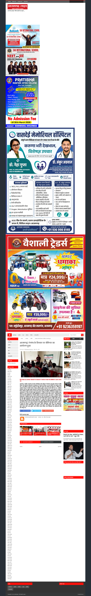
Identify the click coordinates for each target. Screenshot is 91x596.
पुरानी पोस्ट (59, 446)
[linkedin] (79, 1)
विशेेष (9, 353)
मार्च (8, 378)
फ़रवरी (9, 379)
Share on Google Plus (49, 410)
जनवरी (9, 381)
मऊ (23, 335)
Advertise (26, 1)
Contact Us (20, 1)
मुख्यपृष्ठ (40, 446)
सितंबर (9, 387)
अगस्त (8, 369)
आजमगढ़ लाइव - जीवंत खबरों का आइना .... (20, 594)
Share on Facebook (26, 410)
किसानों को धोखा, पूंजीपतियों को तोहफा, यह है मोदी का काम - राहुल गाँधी (73, 435)
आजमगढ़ (9, 342)
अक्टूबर (9, 386)
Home (9, 1)
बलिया (27, 335)
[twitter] (73, 1)
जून (8, 373)
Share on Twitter (37, 410)
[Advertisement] (46, 13)
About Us (14, 1)
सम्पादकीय (36, 335)
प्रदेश (19, 335)
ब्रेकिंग (39, 349)
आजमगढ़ (14, 335)
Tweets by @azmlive (12, 363)
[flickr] (76, 1)
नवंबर (8, 384)
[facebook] (70, 1)
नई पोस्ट (21, 446)
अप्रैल (9, 376)
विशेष (31, 335)
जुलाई (8, 371)
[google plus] (82, 1)
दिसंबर (9, 383)
